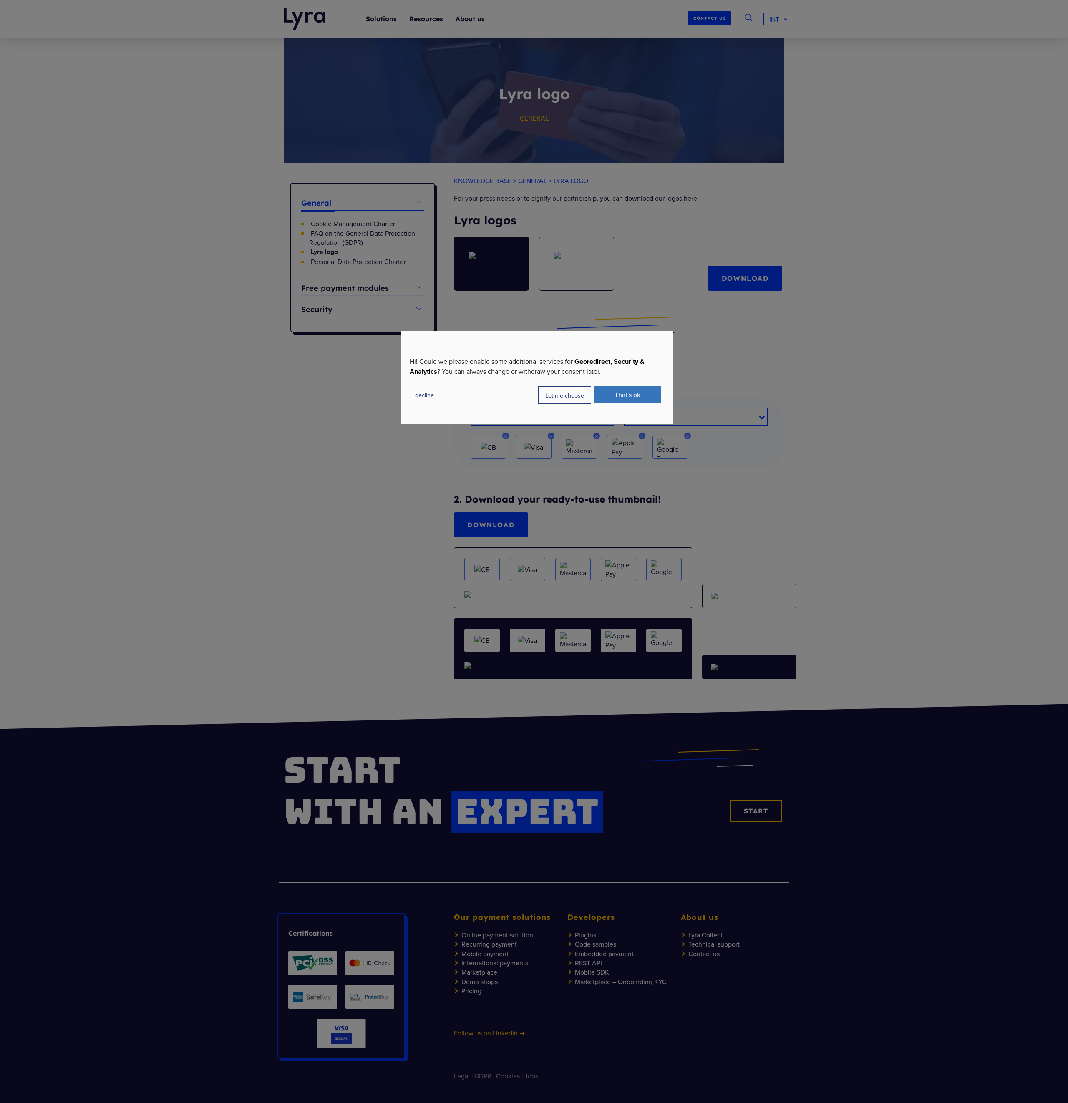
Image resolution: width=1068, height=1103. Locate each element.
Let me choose (564, 395)
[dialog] (537, 377)
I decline (423, 394)
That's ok (627, 394)
